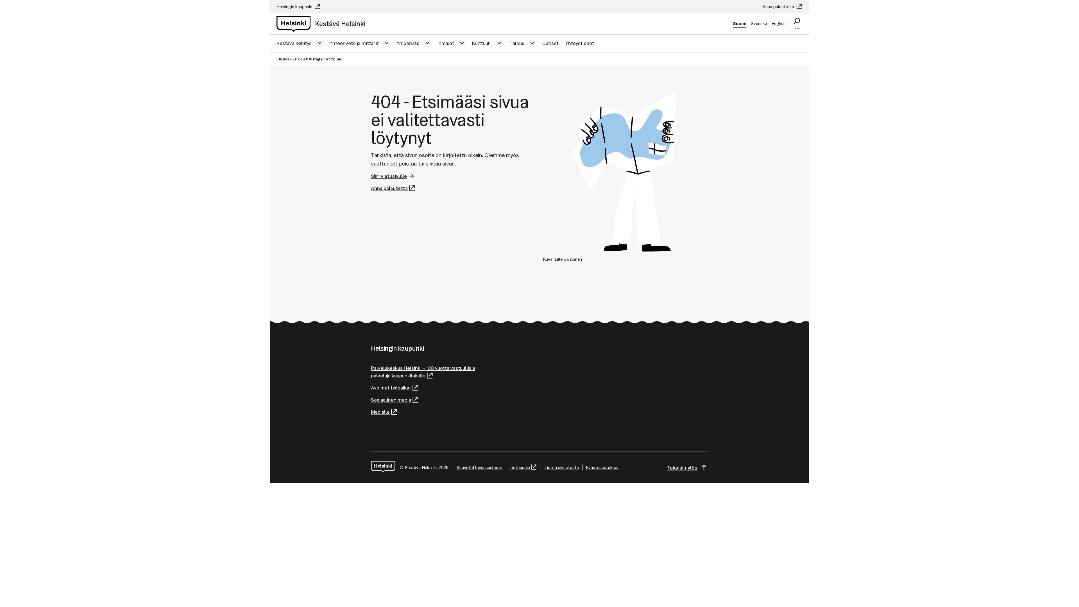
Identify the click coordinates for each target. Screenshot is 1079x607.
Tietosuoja (519, 467)
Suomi (739, 23)
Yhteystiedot (579, 43)
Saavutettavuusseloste (479, 467)
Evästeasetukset (602, 467)
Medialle (380, 412)
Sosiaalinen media (391, 400)
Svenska (759, 23)
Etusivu (282, 59)
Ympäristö (408, 43)
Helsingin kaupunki (294, 7)
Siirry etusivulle (389, 176)
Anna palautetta (779, 7)
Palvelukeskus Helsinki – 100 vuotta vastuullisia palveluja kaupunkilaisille (423, 372)
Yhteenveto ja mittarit (354, 43)
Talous (516, 43)
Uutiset (550, 43)
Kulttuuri (481, 43)
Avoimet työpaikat (391, 387)
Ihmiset (446, 43)
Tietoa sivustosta (561, 467)
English (779, 23)
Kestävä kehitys (294, 43)
